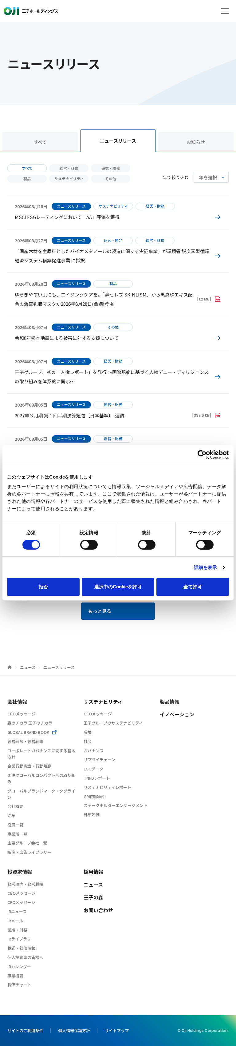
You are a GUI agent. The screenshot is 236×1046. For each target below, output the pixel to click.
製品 (27, 178)
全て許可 (192, 586)
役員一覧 (15, 825)
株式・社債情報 (21, 948)
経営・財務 (69, 168)
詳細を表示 (205, 567)
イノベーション (177, 714)
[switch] (89, 545)
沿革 (11, 815)
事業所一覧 (17, 834)
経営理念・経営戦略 (25, 741)
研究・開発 (110, 168)
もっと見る (99, 611)
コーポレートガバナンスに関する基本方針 (41, 754)
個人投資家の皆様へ (25, 957)
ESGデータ (93, 769)
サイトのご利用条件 (25, 1030)
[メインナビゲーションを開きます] (225, 11)
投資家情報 (19, 871)
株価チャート (19, 985)
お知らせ (196, 142)
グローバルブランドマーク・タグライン (41, 794)
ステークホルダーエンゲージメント (116, 805)
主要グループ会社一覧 (27, 843)
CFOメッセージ (21, 902)
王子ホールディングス (31, 11)
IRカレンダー (19, 966)
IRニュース (17, 911)
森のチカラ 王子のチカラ (29, 723)
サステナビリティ (69, 178)
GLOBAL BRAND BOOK (28, 732)
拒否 (43, 586)
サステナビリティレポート (107, 787)
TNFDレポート (97, 778)
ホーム (9, 667)
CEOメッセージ (21, 714)
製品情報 (169, 701)
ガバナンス (94, 751)
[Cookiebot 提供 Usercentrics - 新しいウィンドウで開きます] (202, 454)
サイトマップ (117, 1030)
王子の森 (93, 897)
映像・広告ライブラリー (29, 852)
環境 (88, 732)
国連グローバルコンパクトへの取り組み (41, 778)
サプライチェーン (99, 759)
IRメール (15, 921)
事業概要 (15, 976)
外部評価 (92, 814)
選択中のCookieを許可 (118, 586)
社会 (88, 741)
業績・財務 (17, 930)
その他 (110, 178)
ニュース (28, 667)
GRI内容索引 (95, 796)
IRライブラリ (19, 939)
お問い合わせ (98, 910)
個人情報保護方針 (74, 1030)
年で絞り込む (176, 177)
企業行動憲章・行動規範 (29, 766)
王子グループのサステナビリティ (113, 723)
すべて (40, 142)
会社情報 (17, 701)
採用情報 (93, 871)
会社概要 (15, 806)
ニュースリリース (118, 140)
